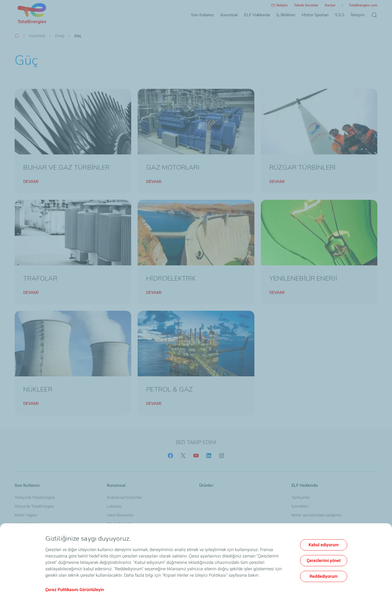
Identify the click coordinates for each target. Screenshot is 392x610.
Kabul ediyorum (324, 544)
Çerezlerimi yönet (324, 560)
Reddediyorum (324, 576)
